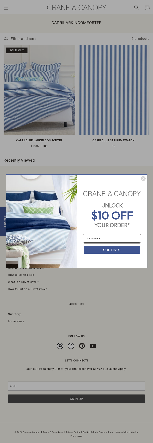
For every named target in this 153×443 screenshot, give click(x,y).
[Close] (143, 178)
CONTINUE (112, 250)
